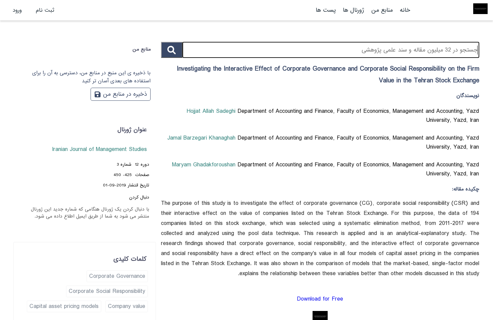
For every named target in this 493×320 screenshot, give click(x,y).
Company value (126, 306)
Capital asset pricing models (64, 306)
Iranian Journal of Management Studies (99, 149)
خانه (405, 10)
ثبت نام (45, 10)
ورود (17, 10)
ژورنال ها (353, 10)
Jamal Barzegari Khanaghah (202, 138)
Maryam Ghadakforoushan (204, 164)
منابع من (381, 10)
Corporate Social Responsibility (107, 291)
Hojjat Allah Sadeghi (211, 111)
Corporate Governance (117, 276)
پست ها (326, 10)
